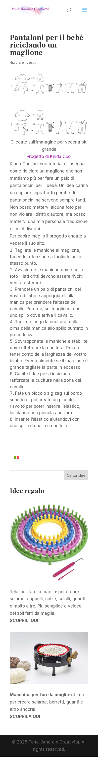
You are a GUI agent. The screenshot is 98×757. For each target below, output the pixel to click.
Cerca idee (76, 475)
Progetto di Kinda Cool (49, 156)
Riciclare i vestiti (23, 62)
